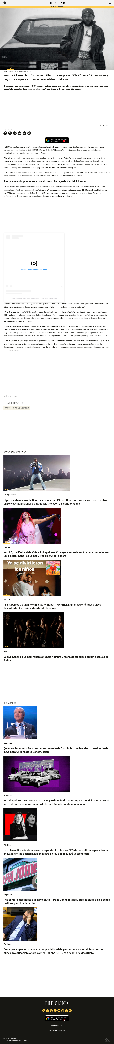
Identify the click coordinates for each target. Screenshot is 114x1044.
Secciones (110, 3)
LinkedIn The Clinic (62, 1010)
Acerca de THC (57, 1026)
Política (7, 844)
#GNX (7, 408)
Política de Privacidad (57, 1031)
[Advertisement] (57, 215)
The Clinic (107, 126)
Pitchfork (20, 190)
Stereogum (30, 304)
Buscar (106, 3)
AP (45, 326)
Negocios (7, 743)
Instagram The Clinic (51, 1010)
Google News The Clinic (70, 1010)
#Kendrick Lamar (21, 408)
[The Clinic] (6, 2)
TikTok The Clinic (66, 1010)
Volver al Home (10, 396)
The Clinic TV (58, 1010)
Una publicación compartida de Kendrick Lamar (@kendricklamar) (34, 298)
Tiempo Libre (8, 71)
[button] (5, 133)
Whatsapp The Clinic (55, 1010)
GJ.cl (108, 1040)
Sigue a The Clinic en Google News (57, 140)
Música (6, 547)
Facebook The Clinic (47, 1010)
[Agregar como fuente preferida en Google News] (57, 1018)
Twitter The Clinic (43, 1010)
